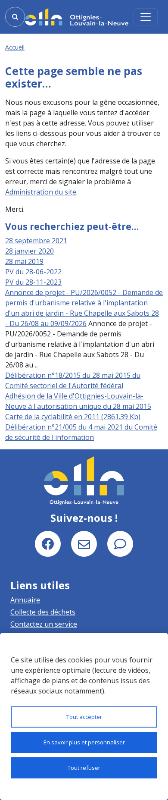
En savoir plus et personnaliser (84, 742)
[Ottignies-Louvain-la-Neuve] (76, 16)
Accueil (15, 47)
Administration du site (40, 192)
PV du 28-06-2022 (33, 271)
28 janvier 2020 (29, 251)
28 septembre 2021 (36, 240)
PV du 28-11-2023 (33, 282)
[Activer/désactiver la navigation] (146, 16)
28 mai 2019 (24, 261)
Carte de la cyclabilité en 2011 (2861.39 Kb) (72, 416)
